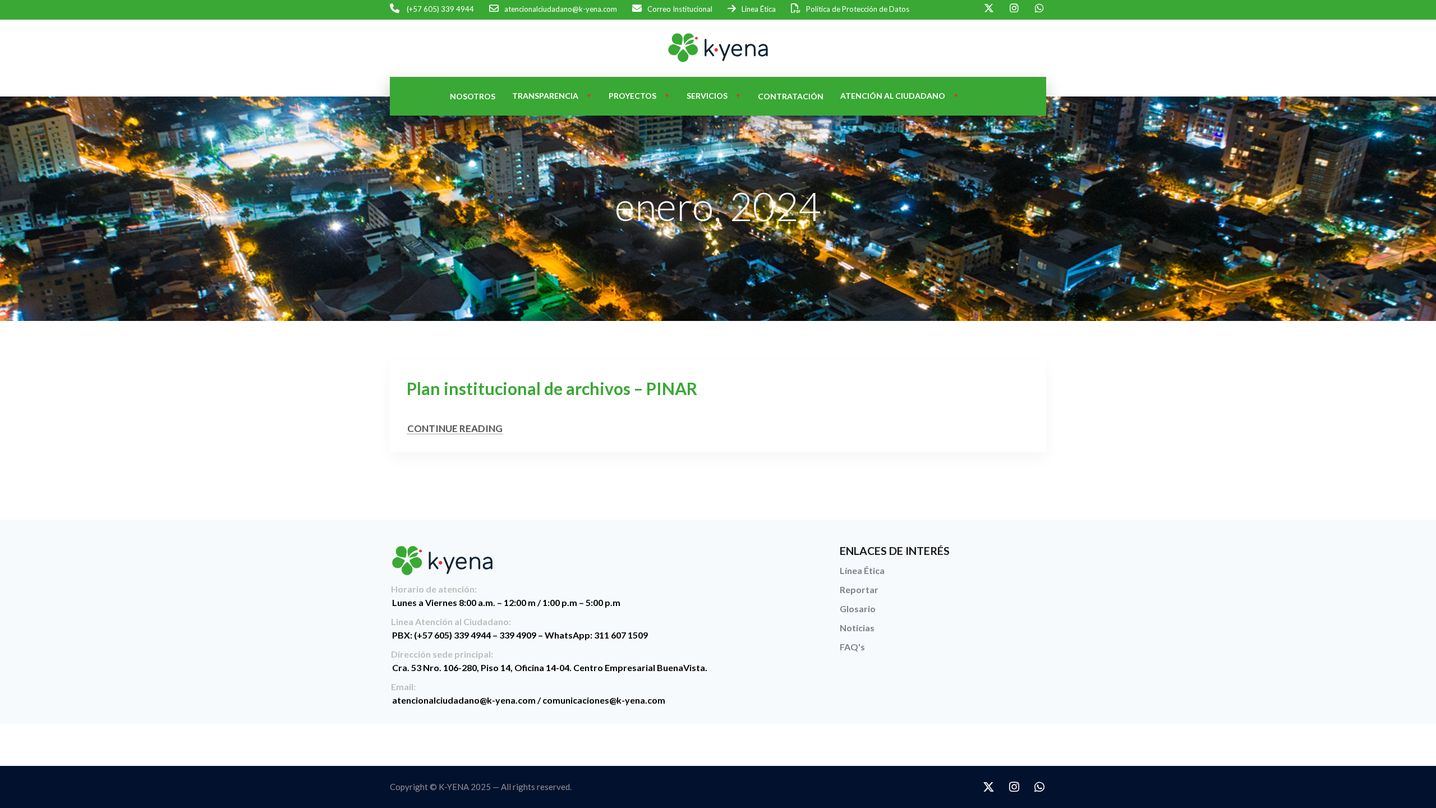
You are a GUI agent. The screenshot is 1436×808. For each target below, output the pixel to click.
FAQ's (852, 646)
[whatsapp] (1039, 8)
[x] (989, 8)
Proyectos (632, 95)
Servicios (707, 95)
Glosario (858, 608)
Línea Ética (862, 570)
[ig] (1014, 8)
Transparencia (545, 95)
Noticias (857, 627)
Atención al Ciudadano (892, 95)
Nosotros (472, 96)
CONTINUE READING (455, 428)
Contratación (790, 96)
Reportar (859, 589)
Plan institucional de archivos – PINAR (552, 388)
